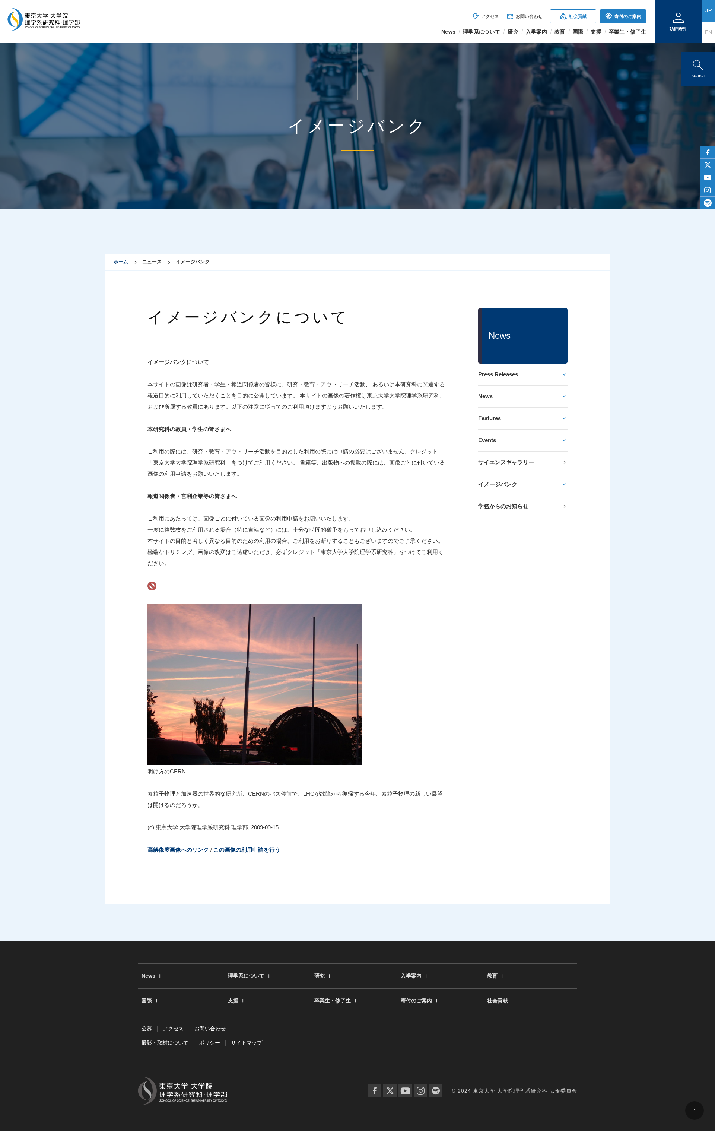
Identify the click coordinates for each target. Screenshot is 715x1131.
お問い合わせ (524, 16)
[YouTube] (405, 1090)
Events (487, 440)
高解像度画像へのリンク (178, 849)
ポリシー (209, 1043)
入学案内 (411, 976)
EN (708, 32)
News (485, 396)
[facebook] (707, 152)
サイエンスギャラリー (506, 462)
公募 (147, 1029)
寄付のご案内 (623, 16)
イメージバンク (497, 484)
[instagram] (707, 190)
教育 (492, 976)
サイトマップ (246, 1043)
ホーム (121, 261)
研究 (319, 976)
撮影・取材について (165, 1043)
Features (489, 418)
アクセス (485, 16)
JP (708, 10)
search (698, 67)
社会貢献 (573, 16)
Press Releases (498, 374)
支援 (233, 1001)
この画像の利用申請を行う (246, 849)
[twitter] (707, 165)
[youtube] (707, 177)
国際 (147, 1001)
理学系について (246, 976)
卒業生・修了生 (332, 1001)
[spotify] (707, 203)
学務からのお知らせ (503, 506)
